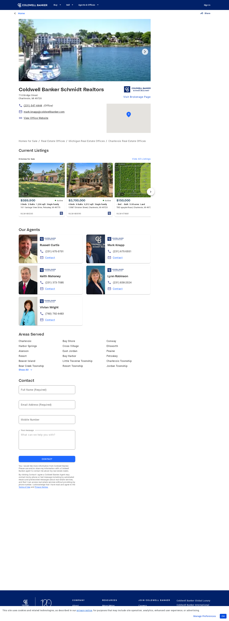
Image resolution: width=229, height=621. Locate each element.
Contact (50, 257)
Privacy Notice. (41, 487)
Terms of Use (24, 487)
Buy (55, 5)
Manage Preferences (204, 616)
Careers (142, 605)
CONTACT (47, 459)
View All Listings (141, 158)
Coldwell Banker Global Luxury (193, 600)
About (75, 605)
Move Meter (108, 605)
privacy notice (84, 610)
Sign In (207, 5)
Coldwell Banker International (193, 604)
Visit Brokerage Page (137, 96)
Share (207, 13)
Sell (68, 5)
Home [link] (21, 13)
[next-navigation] (150, 191)
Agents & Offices (86, 5)
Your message (27, 430)
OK (223, 616)
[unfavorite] (61, 166)
